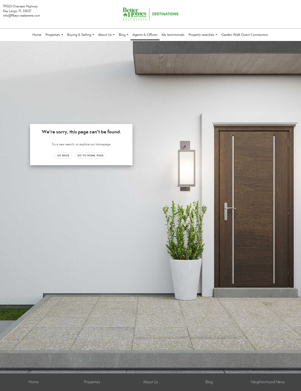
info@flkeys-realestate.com (21, 15)
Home (36, 35)
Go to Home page (90, 155)
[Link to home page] (150, 14)
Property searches (204, 37)
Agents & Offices (144, 35)
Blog (124, 37)
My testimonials (173, 35)
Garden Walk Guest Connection (244, 35)
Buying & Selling (81, 37)
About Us (107, 37)
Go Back (63, 155)
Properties (55, 37)
